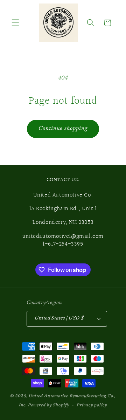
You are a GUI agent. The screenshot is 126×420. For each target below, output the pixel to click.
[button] (15, 22)
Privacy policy (92, 405)
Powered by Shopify (48, 405)
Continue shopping (63, 128)
